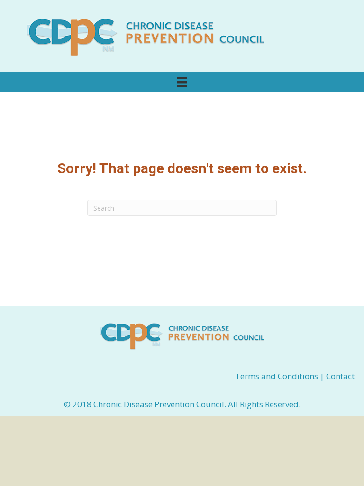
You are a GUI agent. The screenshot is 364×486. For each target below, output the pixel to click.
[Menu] (182, 82)
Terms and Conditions (277, 376)
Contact (340, 376)
